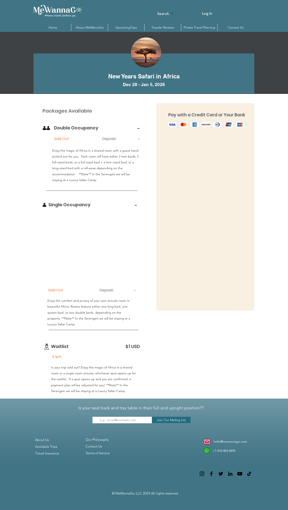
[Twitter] (221, 474)
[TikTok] (249, 474)
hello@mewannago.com (230, 441)
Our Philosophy (97, 439)
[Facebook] (211, 474)
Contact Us (94, 446)
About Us (42, 440)
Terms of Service (98, 453)
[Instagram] (202, 474)
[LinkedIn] (230, 474)
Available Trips (46, 446)
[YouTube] (240, 474)
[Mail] (207, 442)
